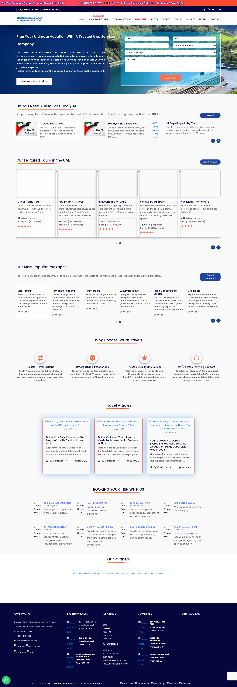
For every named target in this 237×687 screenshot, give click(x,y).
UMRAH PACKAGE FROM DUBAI (115, 660)
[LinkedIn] (220, 9)
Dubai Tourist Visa (98, 19)
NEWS (105, 625)
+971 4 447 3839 (30, 9)
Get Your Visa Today (34, 81)
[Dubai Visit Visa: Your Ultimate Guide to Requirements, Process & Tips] (118, 423)
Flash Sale (140, 19)
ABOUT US (107, 632)
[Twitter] (172, 683)
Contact (216, 19)
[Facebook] (204, 9)
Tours (177, 19)
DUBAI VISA (107, 650)
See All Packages (210, 277)
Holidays (190, 19)
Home (81, 19)
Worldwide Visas (121, 19)
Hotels (154, 19)
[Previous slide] (213, 141)
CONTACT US (108, 635)
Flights (166, 19)
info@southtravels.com (27, 640)
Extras (203, 19)
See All (210, 115)
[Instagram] (209, 9)
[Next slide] (218, 141)
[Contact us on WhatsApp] (6, 680)
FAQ (104, 621)
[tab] (116, 243)
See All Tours (210, 162)
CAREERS (106, 628)
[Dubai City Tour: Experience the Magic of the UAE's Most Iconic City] (66, 423)
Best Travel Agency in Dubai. (89, 683)
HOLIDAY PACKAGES (110, 653)
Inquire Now (171, 78)
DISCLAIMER (107, 639)
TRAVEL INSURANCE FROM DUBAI (115, 664)
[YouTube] (213, 9)
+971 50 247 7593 (50, 9)
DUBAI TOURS (108, 657)
